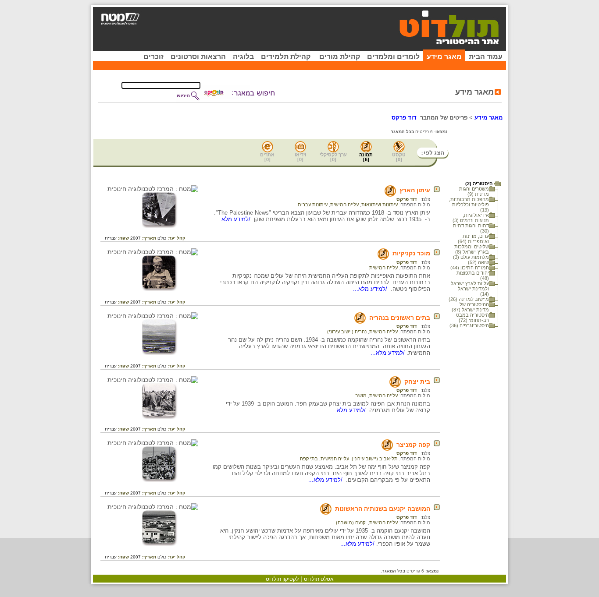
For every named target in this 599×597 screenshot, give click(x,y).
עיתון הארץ (414, 190)
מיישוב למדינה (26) (469, 299)
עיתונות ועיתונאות (379, 204)
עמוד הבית (486, 56)
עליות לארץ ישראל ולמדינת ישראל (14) (470, 289)
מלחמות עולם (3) (471, 257)
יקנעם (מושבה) (351, 522)
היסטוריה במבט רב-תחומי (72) (472, 317)
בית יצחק (417, 381)
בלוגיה (243, 56)
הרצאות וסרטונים (198, 56)
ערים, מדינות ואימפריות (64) (473, 238)
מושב (361, 395)
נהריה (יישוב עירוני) (347, 331)
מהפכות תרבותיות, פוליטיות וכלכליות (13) (469, 204)
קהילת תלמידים (285, 56)
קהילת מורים (339, 56)
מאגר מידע (444, 56)
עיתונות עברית (313, 204)
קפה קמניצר (413, 444)
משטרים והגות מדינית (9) (474, 191)
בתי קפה (309, 458)
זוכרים (153, 56)
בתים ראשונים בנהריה (399, 317)
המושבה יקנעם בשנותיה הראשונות (382, 508)
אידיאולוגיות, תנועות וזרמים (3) (471, 217)
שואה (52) (478, 262)
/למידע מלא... (234, 219)
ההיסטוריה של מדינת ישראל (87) (470, 307)
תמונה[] (366, 157)
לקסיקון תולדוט (282, 579)
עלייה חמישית (344, 204)
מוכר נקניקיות (411, 253)
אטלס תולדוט (319, 579)
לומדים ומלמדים (393, 56)
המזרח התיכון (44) (469, 267)
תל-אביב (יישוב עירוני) (375, 458)
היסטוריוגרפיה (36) (469, 325)
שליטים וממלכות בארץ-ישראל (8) (471, 249)
